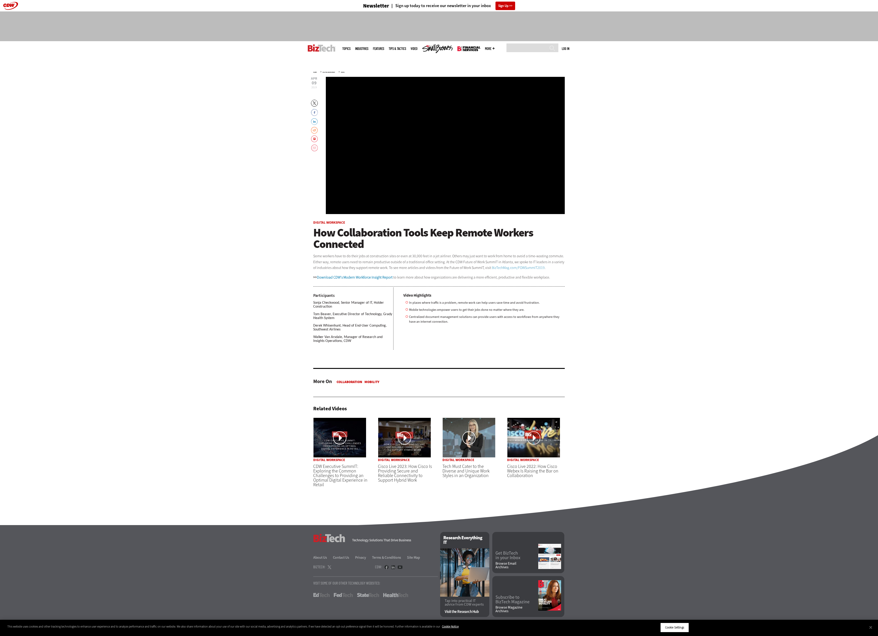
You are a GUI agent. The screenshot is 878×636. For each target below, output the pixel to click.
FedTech (343, 595)
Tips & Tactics (397, 48)
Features (378, 48)
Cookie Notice (450, 626)
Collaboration (349, 382)
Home (315, 72)
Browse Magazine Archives (508, 609)
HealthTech (395, 595)
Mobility (371, 382)
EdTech (321, 595)
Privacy (360, 557)
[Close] (871, 627)
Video (414, 48)
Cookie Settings (674, 627)
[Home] (321, 48)
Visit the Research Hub (462, 612)
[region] (439, 628)
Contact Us (341, 557)
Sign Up (503, 6)
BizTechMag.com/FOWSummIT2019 (518, 267)
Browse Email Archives (505, 565)
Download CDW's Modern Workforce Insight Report (355, 277)
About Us (320, 557)
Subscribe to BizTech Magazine (512, 599)
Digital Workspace (329, 72)
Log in (565, 48)
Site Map (413, 557)
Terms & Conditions (386, 557)
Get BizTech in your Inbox (507, 555)
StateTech (368, 595)
